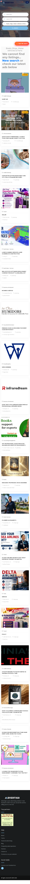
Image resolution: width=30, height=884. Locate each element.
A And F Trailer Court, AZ (8, 447)
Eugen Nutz (5, 372)
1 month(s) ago (15, 101)
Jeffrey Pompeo (6, 564)
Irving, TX (5, 256)
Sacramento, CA (6, 522)
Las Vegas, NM (6, 736)
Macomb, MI (6, 101)
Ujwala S (5, 278)
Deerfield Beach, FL (7, 332)
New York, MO (6, 217)
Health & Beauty (7, 96)
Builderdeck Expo (7, 738)
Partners (3, 849)
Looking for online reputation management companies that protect (14, 772)
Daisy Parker (6, 601)
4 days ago (16, 736)
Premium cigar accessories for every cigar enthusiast (14, 328)
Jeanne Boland (6, 295)
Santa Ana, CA (6, 485)
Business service (7, 290)
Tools (4, 593)
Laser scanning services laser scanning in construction (12, 253)
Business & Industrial (8, 287)
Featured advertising (6, 841)
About (2, 835)
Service (4, 596)
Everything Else (7, 364)
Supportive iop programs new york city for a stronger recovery (14, 176)
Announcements (7, 133)
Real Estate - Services (8, 249)
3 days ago (17, 561)
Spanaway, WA (6, 140)
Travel (4, 211)
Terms (3, 838)
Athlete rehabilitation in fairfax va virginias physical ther (14, 672)
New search (10, 60)
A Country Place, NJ (7, 293)
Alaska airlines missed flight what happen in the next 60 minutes (14, 558)
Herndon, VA (6, 676)
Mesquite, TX (6, 408)
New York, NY (6, 180)
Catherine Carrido (7, 143)
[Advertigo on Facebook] (2, 868)
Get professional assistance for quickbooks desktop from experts (14, 444)
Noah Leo (5, 219)
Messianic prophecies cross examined (14, 482)
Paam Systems (6, 778)
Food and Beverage (8, 707)
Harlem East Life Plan (7, 182)
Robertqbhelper (6, 450)
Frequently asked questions (8, 846)
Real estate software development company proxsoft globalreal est (14, 272)
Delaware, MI (6, 369)
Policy (4, 634)
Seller (4, 214)
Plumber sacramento (9, 520)
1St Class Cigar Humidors (8, 334)
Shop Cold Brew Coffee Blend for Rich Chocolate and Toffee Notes (15, 711)
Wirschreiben (6, 367)
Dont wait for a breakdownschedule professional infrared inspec (14, 405)
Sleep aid (5, 99)
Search (15, 28)
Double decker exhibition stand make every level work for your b (14, 733)
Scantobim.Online (7, 258)
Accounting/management (9, 440)
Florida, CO (5, 775)
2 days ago (15, 522)
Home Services (7, 517)
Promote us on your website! (9, 854)
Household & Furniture (8, 325)
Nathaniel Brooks (7, 678)
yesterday (17, 180)
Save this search (22, 43)
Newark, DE (5, 275)
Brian (4, 104)
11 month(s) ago (19, 140)
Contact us (4, 851)
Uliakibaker (5, 525)
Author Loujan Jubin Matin (8, 487)
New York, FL (6, 599)
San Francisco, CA (7, 561)
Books (4, 479)
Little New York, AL (7, 637)
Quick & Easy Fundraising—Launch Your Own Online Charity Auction (13, 137)
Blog (2, 843)
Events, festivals (7, 729)
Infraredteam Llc (6, 411)
